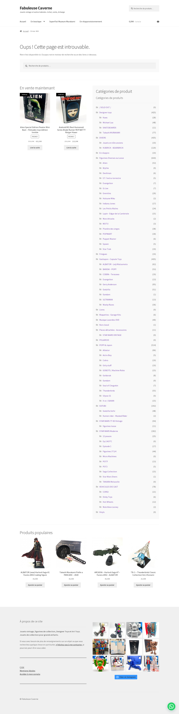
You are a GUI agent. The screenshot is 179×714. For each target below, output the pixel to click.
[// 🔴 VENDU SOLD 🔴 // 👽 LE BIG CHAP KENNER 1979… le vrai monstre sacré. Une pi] (151, 630)
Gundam (106, 294)
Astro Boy (107, 355)
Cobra (105, 360)
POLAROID (104, 340)
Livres (102, 309)
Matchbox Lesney (110, 507)
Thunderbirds (109, 390)
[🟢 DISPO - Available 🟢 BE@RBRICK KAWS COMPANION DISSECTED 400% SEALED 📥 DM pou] (134, 647)
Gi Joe (105, 188)
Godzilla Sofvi (109, 411)
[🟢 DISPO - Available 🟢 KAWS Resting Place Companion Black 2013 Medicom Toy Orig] (117, 630)
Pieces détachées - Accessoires (113, 330)
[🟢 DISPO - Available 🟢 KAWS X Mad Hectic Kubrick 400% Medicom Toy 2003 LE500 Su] (134, 630)
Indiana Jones (109, 203)
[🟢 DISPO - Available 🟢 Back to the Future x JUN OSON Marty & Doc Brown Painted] (151, 664)
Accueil (23, 21)
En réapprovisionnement (91, 21)
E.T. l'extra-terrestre (112, 178)
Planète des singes (111, 228)
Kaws (105, 117)
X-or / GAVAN (108, 400)
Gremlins (107, 193)
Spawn (106, 244)
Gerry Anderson (109, 284)
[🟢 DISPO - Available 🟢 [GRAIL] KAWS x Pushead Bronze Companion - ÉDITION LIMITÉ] (151, 647)
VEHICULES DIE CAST (108, 486)
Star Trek (107, 249)
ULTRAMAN (108, 299)
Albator (106, 350)
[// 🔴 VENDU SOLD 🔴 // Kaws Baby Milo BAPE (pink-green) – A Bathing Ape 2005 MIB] (101, 664)
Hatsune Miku (109, 198)
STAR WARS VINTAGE (112, 335)
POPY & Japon (105, 345)
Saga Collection (110, 471)
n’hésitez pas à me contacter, (69, 644)
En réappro (104, 153)
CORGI (106, 491)
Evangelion (108, 183)
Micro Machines (109, 456)
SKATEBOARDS (109, 127)
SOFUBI (102, 406)
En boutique (36, 21)
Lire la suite (35, 147)
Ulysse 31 (107, 395)
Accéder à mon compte (30, 674)
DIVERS (102, 137)
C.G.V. (22, 667)
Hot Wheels (108, 502)
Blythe (106, 168)
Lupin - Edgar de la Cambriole (116, 213)
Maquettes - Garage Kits (110, 314)
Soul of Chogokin (110, 385)
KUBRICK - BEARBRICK (113, 147)
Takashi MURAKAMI (111, 132)
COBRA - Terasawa (111, 274)
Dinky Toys (107, 497)
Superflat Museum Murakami (62, 21)
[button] (171, 706)
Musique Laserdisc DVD (109, 320)
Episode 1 (107, 446)
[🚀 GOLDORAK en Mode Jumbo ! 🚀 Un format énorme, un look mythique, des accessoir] (101, 647)
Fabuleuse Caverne (36, 8)
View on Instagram (127, 677)
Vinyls (102, 512)
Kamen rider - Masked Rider (115, 416)
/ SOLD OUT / (105, 107)
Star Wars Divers (110, 476)
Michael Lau (108, 122)
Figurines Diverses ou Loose (111, 158)
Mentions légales (27, 670)
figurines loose (109, 426)
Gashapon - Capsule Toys (110, 259)
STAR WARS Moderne (108, 431)
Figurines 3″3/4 (109, 451)
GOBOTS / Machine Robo (114, 370)
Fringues (103, 254)
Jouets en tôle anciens (113, 142)
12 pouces (107, 436)
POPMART (107, 234)
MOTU (105, 223)
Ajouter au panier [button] (35, 585)
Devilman (107, 173)
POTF (105, 461)
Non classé (104, 324)
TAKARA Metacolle (111, 481)
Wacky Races (108, 304)
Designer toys (105, 112)
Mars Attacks (108, 218)
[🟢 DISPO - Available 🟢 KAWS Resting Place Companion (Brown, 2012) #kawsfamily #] (101, 630)
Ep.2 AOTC (107, 441)
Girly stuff (107, 365)
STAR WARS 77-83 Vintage (110, 421)
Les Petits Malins (110, 208)
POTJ (105, 466)
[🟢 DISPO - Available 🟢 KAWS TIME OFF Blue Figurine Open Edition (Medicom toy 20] (134, 664)
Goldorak (107, 375)
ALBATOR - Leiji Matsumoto (115, 264)
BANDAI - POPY (109, 269)
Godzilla (106, 289)
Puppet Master (109, 239)
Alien (105, 163)
